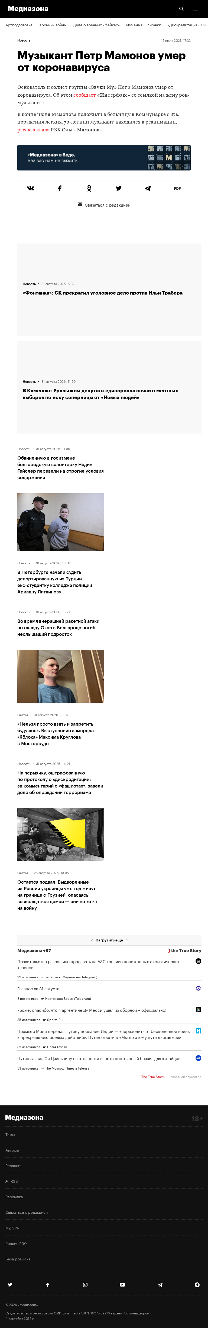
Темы (10, 1134)
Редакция (13, 1165)
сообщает (84, 95)
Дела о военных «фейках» (96, 24)
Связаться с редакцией (108, 204)
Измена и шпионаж (143, 24)
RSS (13, 1181)
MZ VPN (12, 1228)
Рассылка (14, 1196)
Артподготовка (18, 24)
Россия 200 (16, 1243)
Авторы (12, 1150)
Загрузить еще (109, 940)
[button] (195, 9)
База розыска (18, 1258)
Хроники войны (53, 24)
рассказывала (33, 130)
